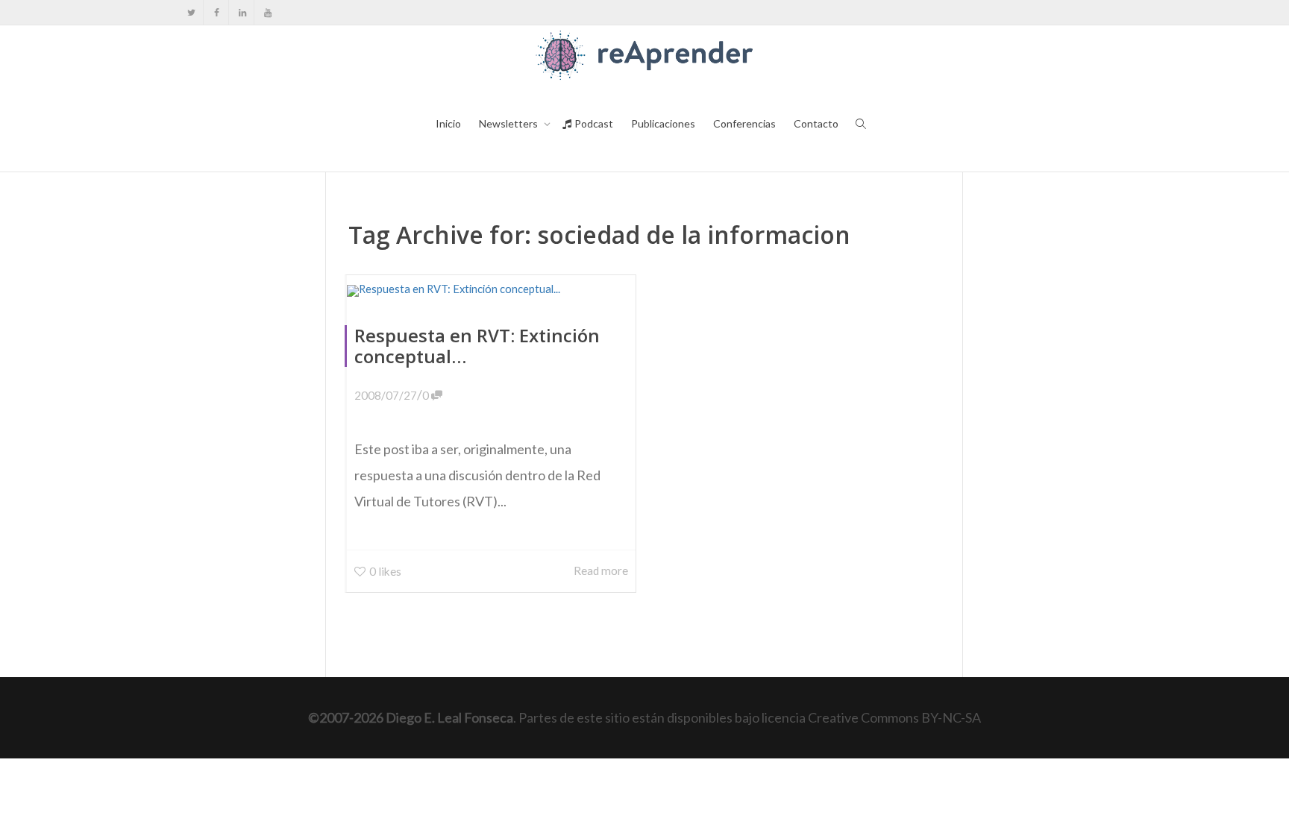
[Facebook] (216, 12)
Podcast (592, 123)
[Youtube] (267, 12)
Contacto (816, 123)
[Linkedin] (242, 12)
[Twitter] (191, 12)
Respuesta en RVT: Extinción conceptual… (477, 345)
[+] (491, 290)
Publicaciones (663, 123)
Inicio (448, 123)
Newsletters (509, 123)
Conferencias (744, 123)
